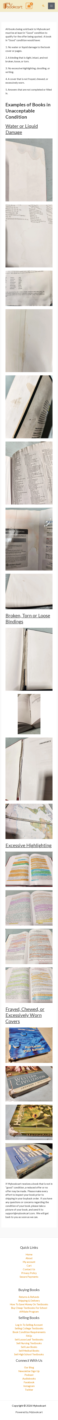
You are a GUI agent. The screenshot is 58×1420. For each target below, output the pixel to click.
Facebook (29, 1382)
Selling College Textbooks (29, 1328)
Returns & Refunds (29, 1296)
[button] (43, 5)
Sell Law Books (29, 1346)
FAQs (29, 1335)
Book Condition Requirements (29, 1332)
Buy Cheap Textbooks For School (29, 1307)
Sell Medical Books (29, 1350)
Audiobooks (29, 1378)
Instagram (29, 1385)
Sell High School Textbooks (29, 1354)
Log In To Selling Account (29, 1324)
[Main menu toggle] (51, 6)
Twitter (29, 1389)
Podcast (29, 1374)
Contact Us (29, 1269)
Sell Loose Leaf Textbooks (29, 1339)
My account (29, 1261)
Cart (29, 1265)
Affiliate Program (29, 1311)
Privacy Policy (29, 1273)
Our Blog (29, 1367)
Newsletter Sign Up (29, 1371)
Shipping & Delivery (29, 1300)
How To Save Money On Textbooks (29, 1304)
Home (29, 1254)
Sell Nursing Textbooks (29, 1343)
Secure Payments (29, 1276)
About (29, 1258)
